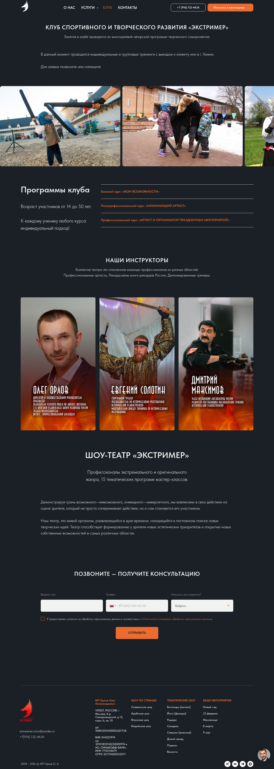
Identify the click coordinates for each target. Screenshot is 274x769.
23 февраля (210, 713)
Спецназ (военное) (179, 732)
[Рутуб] (227, 764)
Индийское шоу (141, 726)
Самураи (173, 726)
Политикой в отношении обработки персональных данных (177, 619)
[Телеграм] (243, 764)
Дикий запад (175, 739)
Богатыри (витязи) (179, 707)
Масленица (210, 719)
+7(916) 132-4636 (32, 737)
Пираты (172, 745)
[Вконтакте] (235, 764)
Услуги (88, 7)
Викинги (172, 751)
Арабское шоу (140, 713)
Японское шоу (140, 719)
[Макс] (250, 764)
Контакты (127, 7)
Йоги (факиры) (176, 713)
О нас (69, 7)
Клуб (107, 7)
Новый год (209, 707)
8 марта (208, 726)
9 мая (206, 732)
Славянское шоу (141, 707)
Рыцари (172, 719)
